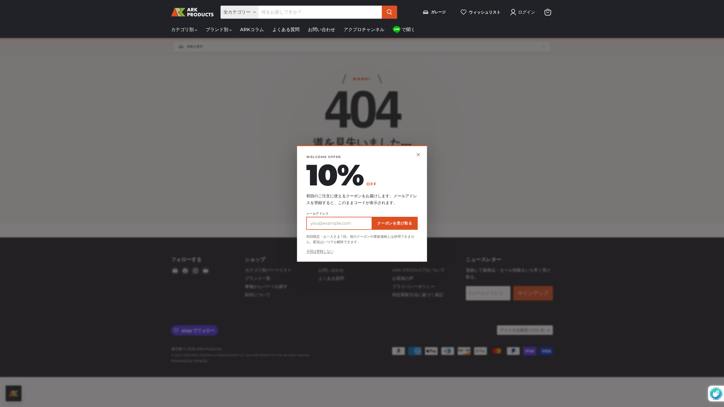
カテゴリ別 (183, 29)
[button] (523, 12)
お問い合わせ (321, 29)
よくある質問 (285, 29)
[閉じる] (418, 155)
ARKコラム (252, 29)
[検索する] (389, 12)
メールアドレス (317, 213)
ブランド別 (217, 29)
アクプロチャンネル (364, 29)
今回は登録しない (319, 251)
